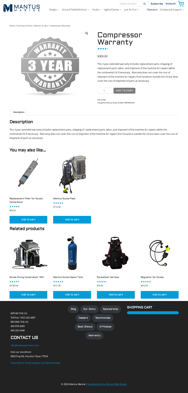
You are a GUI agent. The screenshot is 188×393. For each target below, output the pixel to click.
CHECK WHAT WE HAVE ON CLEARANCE (94, 179)
